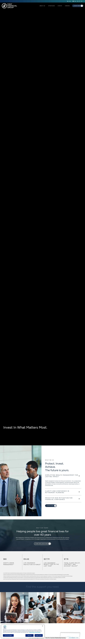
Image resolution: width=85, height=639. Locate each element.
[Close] (42, 626)
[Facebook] (81, 1)
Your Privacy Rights (8, 635)
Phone (70, 1)
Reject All (29, 635)
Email (75, 1)
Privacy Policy (37, 632)
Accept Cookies (39, 635)
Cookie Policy (31, 632)
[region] (23, 631)
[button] (42, 6)
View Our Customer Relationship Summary (55, 637)
